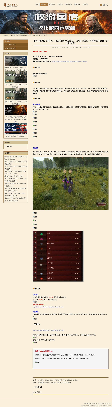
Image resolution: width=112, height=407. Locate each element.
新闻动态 (7, 41)
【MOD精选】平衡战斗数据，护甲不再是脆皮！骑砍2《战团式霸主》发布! (58, 380)
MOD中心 (69, 4)
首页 (36, 4)
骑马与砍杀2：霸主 (10, 44)
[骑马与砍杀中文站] (11, 5)
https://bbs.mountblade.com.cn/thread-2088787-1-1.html (69, 61)
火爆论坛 (85, 4)
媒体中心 (52, 4)
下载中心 (60, 4)
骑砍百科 (77, 4)
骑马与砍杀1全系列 (10, 48)
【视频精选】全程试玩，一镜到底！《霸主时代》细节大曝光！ (54, 382)
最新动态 (43, 4)
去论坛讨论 (37, 392)
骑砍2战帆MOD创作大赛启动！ (17, 35)
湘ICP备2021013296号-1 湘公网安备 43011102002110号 (97, 403)
